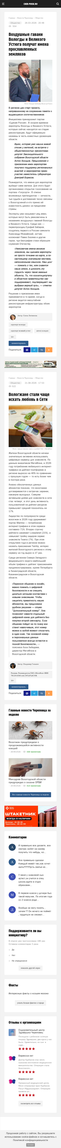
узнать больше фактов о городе (30, 1003)
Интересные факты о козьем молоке (29, 993)
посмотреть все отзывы (30, 1103)
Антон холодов (42, 331)
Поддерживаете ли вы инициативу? (25, 933)
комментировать (19, 343)
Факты (13, 985)
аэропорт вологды (18, 325)
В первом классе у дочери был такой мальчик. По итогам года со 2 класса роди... (35, 896)
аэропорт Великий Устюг (20, 331)
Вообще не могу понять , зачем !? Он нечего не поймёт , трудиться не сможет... (34, 911)
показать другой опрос (30, 968)
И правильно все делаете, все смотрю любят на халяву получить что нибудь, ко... (34, 849)
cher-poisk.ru (30, 4)
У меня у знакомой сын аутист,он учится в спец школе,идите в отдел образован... (31, 880)
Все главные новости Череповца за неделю (30, 795)
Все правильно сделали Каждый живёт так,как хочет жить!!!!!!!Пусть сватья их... (34, 863)
